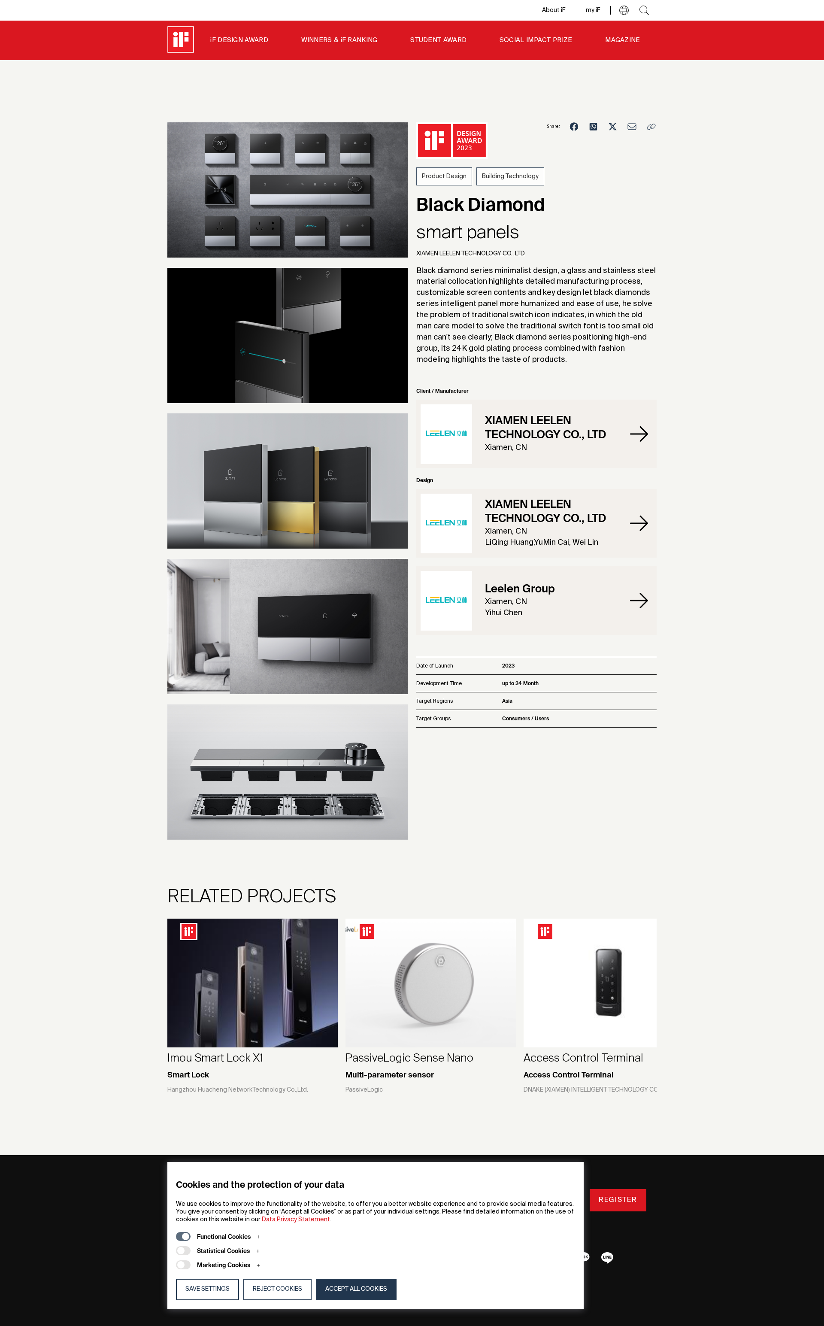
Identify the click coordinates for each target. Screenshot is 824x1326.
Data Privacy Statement (296, 1220)
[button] (624, 10)
